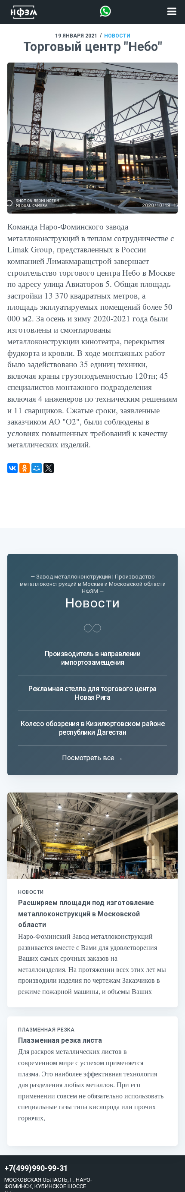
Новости (117, 36)
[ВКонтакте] (12, 468)
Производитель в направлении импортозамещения (93, 658)
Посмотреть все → (92, 758)
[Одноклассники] (24, 468)
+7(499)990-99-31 (36, 1168)
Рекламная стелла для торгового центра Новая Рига (92, 693)
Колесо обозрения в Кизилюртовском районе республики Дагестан (92, 728)
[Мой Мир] (36, 468)
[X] (48, 468)
